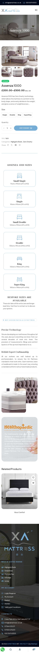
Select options (19, 505)
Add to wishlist (33, 477)
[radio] (5, 114)
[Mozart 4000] (20, 491)
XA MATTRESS (11, 644)
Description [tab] (20, 152)
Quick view (33, 483)
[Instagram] (17, 555)
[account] (20, 649)
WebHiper (34, 644)
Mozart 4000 (19, 512)
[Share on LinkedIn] (19, 145)
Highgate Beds (16, 142)
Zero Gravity (27, 142)
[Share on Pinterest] (16, 145)
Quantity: (5, 122)
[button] (34, 50)
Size (3, 109)
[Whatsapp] (22, 555)
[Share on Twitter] (11, 145)
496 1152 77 (24, 644)
